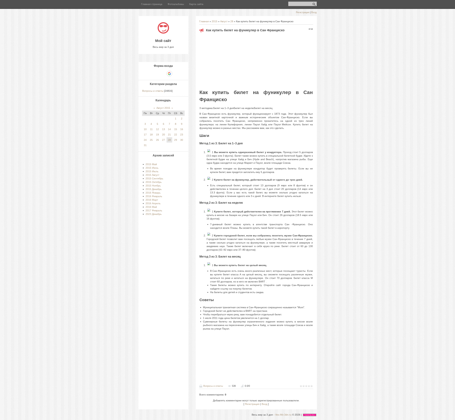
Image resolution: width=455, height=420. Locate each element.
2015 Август (152, 174)
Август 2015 (163, 107)
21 (169, 134)
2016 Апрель (153, 203)
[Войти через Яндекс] (163, 73)
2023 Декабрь (154, 214)
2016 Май (151, 206)
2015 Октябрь (154, 182)
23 (181, 134)
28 (231, 21)
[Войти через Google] (169, 73)
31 (145, 145)
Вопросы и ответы (213, 386)
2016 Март (152, 199)
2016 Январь (153, 192)
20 (163, 134)
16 (181, 129)
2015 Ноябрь (153, 185)
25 (151, 139)
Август (224, 21)
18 (151, 134)
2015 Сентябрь (154, 178)
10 (145, 129)
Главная (204, 21)
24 (145, 139)
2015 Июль (152, 171)
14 (169, 129)
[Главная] (163, 32)
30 (181, 139)
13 (163, 129)
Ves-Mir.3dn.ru (283, 414)
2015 (214, 21)
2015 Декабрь (154, 189)
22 (175, 134)
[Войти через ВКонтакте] (157, 73)
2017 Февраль (154, 210)
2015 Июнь (152, 167)
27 (163, 139)
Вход (314, 12)
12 (157, 129)
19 (157, 134)
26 (157, 139)
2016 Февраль (154, 196)
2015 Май (151, 164)
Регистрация (302, 12)
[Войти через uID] (151, 73)
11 (151, 129)
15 (175, 129)
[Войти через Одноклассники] (175, 73)
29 (175, 139)
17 (145, 134)
